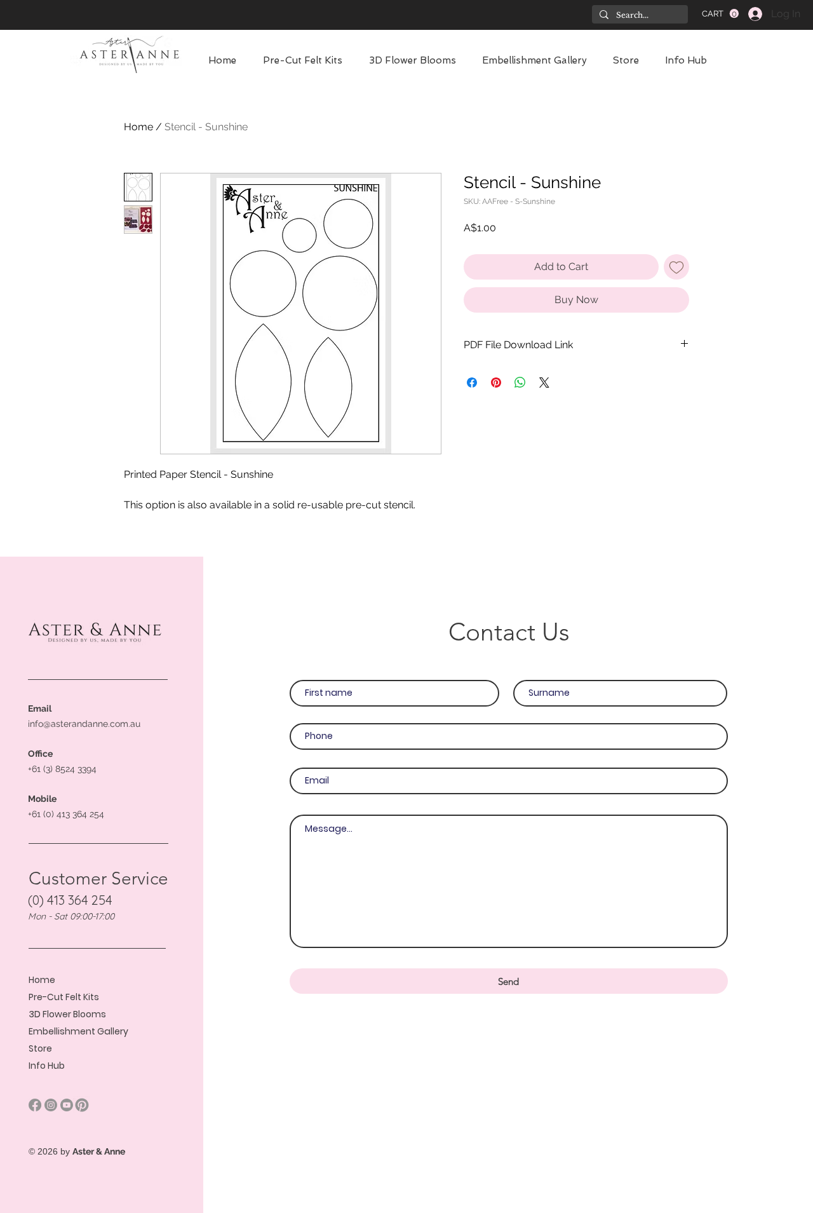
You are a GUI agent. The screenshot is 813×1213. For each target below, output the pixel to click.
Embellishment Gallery (78, 1031)
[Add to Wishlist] (676, 267)
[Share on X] (544, 382)
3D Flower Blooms (67, 1014)
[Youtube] (66, 1105)
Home (138, 127)
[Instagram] (50, 1105)
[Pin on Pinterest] (496, 382)
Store (40, 1048)
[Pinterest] (82, 1105)
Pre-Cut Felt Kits (64, 997)
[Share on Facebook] (472, 382)
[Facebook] (35, 1105)
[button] (720, 13)
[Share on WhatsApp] (520, 382)
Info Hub (47, 1065)
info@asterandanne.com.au (84, 724)
